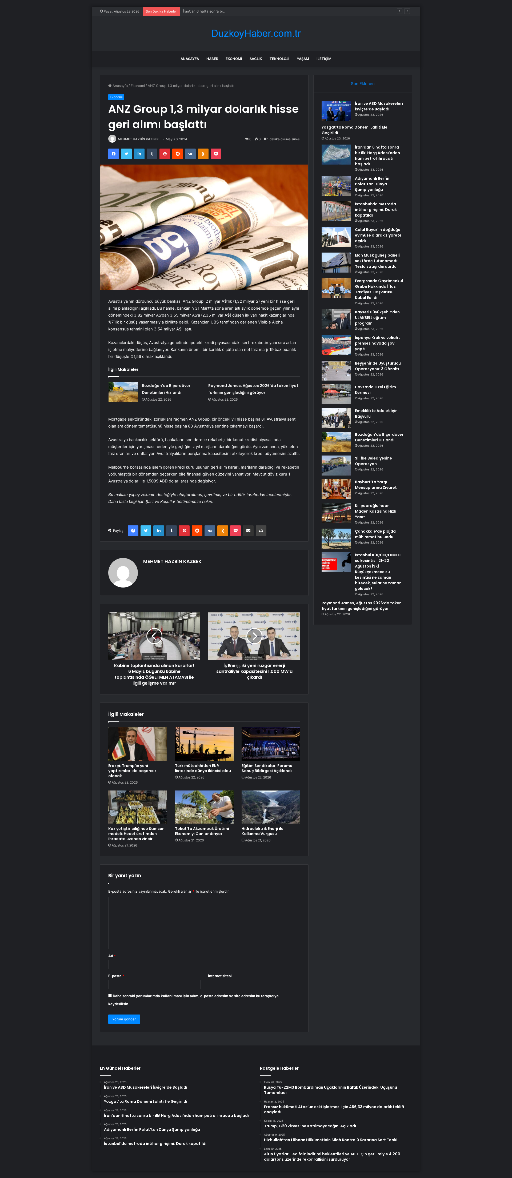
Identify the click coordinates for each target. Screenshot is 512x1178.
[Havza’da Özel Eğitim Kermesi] (336, 394)
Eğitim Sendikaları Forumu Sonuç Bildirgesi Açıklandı (267, 768)
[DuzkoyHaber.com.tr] (256, 33)
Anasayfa (190, 59)
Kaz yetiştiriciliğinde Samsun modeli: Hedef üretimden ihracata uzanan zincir (136, 833)
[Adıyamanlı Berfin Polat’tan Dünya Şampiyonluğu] (336, 186)
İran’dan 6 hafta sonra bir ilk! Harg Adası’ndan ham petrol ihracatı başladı (242, 11)
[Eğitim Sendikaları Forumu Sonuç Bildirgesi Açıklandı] (271, 743)
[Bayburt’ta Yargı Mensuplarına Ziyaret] (336, 489)
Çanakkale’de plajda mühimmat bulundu (375, 534)
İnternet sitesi (220, 976)
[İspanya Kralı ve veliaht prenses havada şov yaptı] (336, 345)
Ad (112, 956)
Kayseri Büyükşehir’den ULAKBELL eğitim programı (377, 317)
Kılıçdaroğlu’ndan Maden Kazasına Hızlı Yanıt (375, 511)
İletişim (324, 59)
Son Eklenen (363, 83)
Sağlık (256, 59)
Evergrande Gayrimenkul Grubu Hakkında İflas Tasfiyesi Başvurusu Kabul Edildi (379, 289)
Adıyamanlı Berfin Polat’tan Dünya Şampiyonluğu (372, 184)
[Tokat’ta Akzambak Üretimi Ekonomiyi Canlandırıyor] (204, 807)
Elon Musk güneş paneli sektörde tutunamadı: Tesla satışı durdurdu (377, 261)
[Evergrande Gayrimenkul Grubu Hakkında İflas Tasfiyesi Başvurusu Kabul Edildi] (336, 288)
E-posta (116, 976)
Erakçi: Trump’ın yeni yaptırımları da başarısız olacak (132, 770)
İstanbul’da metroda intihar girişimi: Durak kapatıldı (376, 209)
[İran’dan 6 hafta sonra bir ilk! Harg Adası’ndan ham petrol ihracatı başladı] (336, 155)
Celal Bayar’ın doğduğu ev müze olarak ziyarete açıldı (378, 235)
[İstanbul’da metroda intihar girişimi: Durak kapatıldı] (336, 211)
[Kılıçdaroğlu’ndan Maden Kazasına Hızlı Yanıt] (336, 513)
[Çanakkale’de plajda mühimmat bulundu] (336, 539)
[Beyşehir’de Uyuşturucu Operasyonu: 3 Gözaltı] (336, 371)
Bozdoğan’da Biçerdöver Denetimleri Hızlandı (379, 437)
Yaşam (303, 59)
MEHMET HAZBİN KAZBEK (138, 139)
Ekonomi (234, 59)
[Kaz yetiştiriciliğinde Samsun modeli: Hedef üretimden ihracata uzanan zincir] (137, 807)
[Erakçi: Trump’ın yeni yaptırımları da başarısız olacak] (137, 743)
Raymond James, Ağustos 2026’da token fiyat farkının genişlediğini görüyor (362, 605)
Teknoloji (279, 59)
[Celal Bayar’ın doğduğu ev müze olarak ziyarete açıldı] (336, 237)
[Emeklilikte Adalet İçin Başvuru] (336, 418)
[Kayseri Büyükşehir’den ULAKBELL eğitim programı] (336, 319)
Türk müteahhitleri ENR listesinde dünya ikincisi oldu (203, 768)
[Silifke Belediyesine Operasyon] (336, 466)
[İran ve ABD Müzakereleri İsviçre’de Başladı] (336, 111)
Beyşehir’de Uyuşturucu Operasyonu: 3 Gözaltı (378, 366)
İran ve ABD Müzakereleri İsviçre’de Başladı (379, 106)
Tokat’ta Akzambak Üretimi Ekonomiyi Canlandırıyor (202, 831)
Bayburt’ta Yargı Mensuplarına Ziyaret (376, 484)
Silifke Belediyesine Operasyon (373, 461)
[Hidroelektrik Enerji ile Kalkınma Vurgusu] (271, 807)
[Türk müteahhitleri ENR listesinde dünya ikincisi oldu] (204, 743)
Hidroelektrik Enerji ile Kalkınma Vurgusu (262, 831)
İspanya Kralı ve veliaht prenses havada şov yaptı (377, 343)
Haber (212, 59)
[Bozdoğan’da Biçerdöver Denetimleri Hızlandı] (123, 392)
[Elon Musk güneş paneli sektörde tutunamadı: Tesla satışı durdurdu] (336, 263)
